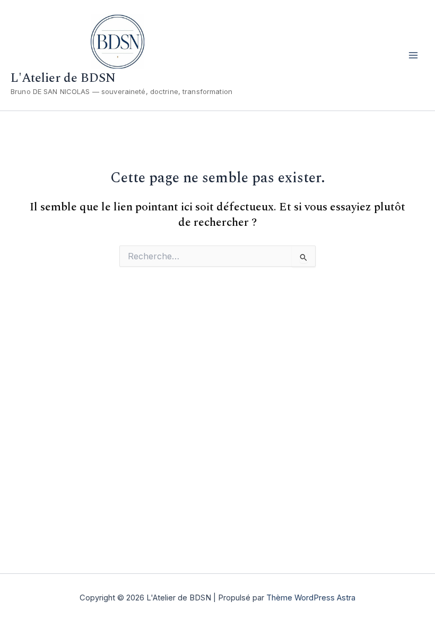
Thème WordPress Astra (310, 598)
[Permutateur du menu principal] (413, 55)
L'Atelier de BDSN (63, 78)
